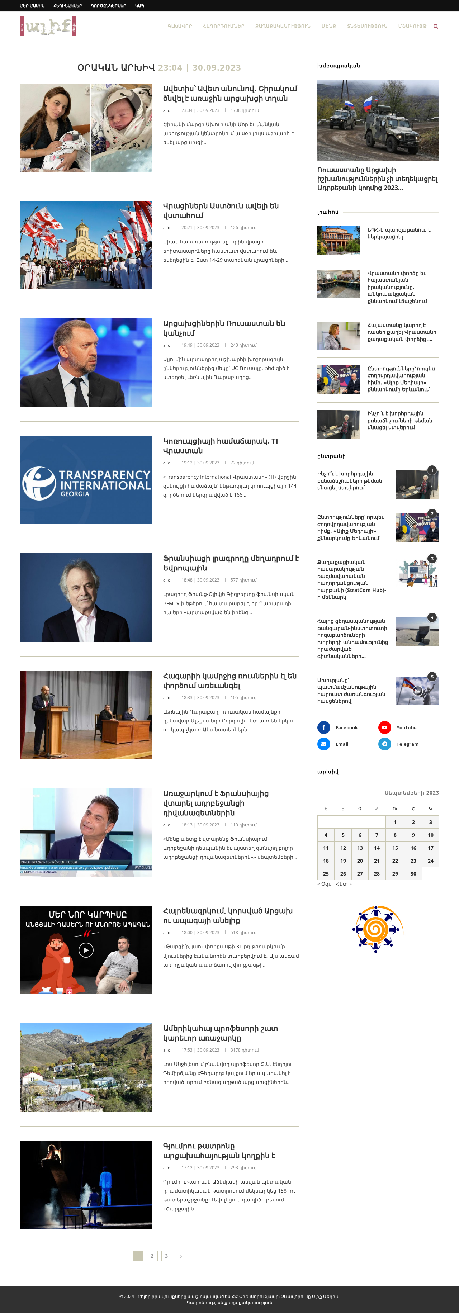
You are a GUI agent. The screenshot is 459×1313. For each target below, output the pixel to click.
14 (377, 847)
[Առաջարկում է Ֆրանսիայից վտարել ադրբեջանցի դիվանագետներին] (86, 832)
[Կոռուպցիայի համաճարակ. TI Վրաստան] (86, 480)
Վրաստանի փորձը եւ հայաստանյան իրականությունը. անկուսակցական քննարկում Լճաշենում (397, 287)
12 (343, 847)
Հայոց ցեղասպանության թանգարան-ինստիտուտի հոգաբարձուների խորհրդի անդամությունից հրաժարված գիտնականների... (352, 638)
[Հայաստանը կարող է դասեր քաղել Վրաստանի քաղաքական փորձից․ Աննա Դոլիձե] (338, 336)
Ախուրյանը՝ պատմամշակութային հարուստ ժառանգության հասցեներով (351, 691)
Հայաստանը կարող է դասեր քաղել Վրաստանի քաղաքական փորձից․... (402, 332)
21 (377, 860)
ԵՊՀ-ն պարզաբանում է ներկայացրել (399, 233)
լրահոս (328, 211)
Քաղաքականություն (283, 26)
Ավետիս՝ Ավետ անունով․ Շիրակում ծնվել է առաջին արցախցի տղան (230, 93)
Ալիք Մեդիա (326, 1296)
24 (431, 860)
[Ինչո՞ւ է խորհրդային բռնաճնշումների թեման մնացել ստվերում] (338, 424)
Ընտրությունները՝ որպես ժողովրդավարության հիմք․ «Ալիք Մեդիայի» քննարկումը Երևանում (401, 379)
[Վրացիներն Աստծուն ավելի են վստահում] (86, 245)
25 (326, 873)
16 (413, 847)
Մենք (329, 26)
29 (395, 873)
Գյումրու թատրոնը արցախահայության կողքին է (219, 1150)
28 (377, 873)
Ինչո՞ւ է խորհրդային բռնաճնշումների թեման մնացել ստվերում (400, 420)
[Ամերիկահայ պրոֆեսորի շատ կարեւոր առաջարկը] (86, 1067)
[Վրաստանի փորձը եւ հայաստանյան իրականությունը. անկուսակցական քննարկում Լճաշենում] (338, 284)
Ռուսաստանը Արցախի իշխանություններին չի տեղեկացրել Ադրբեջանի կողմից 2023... (377, 178)
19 (343, 860)
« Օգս (324, 883)
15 (395, 847)
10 (431, 834)
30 (413, 873)
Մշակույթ (412, 26)
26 (343, 873)
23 (413, 860)
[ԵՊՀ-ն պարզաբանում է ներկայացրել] (338, 240)
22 (395, 860)
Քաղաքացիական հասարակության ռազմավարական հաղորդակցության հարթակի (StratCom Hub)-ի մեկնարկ (351, 580)
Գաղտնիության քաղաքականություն (230, 1302)
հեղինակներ (67, 5)
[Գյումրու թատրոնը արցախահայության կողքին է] (86, 1185)
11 (326, 847)
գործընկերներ (108, 5)
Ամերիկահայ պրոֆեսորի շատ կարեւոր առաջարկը (220, 1033)
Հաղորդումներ (224, 26)
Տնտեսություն (367, 26)
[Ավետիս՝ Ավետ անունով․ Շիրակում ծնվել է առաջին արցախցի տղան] (86, 128)
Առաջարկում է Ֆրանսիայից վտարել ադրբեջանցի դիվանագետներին (216, 802)
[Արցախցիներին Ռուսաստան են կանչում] (86, 362)
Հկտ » (344, 883)
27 (360, 873)
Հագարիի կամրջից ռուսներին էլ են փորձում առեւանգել (230, 680)
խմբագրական (338, 65)
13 (360, 847)
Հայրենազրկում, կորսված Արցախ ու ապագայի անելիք (228, 915)
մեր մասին (32, 5)
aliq (166, 110)
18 (326, 860)
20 (360, 860)
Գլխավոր (180, 26)
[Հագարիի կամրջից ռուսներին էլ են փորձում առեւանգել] (86, 715)
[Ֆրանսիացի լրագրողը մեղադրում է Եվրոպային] (86, 597)
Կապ (139, 5)
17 (431, 847)
